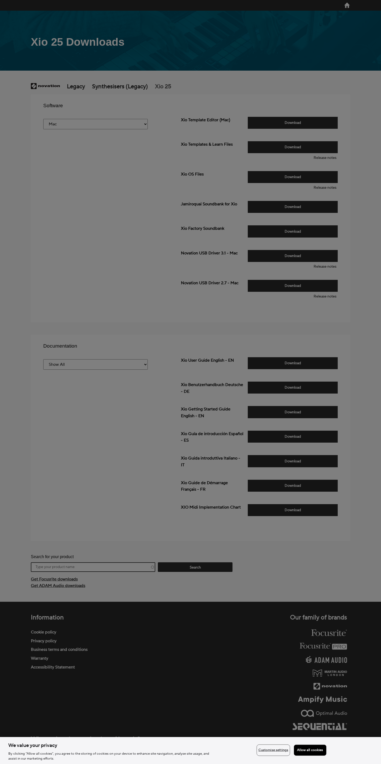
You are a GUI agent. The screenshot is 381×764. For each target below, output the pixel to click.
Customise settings (273, 750)
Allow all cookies (310, 750)
